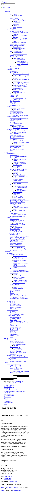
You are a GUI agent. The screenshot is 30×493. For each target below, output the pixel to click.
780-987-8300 (8, 476)
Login (2, 490)
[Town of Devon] (5, 7)
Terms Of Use (4, 487)
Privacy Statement (13, 487)
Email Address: (4, 460)
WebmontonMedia (16, 490)
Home (2, 1)
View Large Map (12, 481)
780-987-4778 (7, 479)
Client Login (4, 2)
